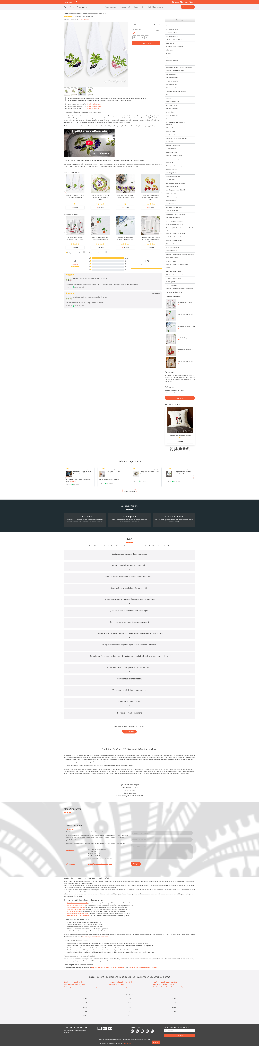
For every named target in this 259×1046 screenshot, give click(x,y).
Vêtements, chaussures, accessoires (176, 138)
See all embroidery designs (174, 271)
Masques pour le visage (173, 159)
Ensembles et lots (171, 33)
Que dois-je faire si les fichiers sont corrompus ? (130, 610)
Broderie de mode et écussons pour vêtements (176, 123)
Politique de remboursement (129, 712)
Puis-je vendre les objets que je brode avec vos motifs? (129, 667)
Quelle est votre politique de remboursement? (129, 622)
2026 (129, 998)
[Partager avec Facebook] (138, 37)
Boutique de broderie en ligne (74, 982)
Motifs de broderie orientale (174, 237)
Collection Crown (171, 149)
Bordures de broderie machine (76, 909)
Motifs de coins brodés (74, 911)
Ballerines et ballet (171, 88)
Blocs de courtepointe (172, 257)
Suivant (156, 25)
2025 (174, 998)
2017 (129, 1011)
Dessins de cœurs (171, 193)
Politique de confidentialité (129, 701)
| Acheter (75, 207)
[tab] (75, 253)
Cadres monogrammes (173, 176)
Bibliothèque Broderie (116, 984)
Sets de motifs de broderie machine (77, 913)
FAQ (143, 7)
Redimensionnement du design (163, 984)
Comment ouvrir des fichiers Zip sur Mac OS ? (129, 588)
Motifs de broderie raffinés (174, 240)
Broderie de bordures (172, 102)
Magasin (66, 19)
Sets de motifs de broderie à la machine (178, 275)
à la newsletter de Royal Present (174, 390)
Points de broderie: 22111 (93, 108)
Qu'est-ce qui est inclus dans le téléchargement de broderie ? (129, 599)
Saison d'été (169, 50)
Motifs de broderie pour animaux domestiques (180, 254)
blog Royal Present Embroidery (100, 968)
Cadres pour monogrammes (75, 905)
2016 (174, 1011)
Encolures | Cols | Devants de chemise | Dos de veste (179, 229)
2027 (85, 998)
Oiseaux (168, 98)
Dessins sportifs (170, 282)
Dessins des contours (172, 247)
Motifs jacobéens (171, 200)
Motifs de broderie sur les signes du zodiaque (179, 289)
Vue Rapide (75, 185)
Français (176, 2)
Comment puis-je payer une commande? (129, 565)
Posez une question (88, 16)
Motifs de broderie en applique (175, 71)
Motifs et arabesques (172, 60)
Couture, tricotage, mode (173, 278)
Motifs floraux (75, 19)
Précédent (137, 25)
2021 (85, 1007)
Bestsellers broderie (172, 29)
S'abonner (180, 398)
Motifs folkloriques (171, 169)
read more (73, 481)
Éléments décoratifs (172, 128)
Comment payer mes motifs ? (129, 678)
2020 (129, 1007)
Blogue (136, 7)
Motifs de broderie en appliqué (76, 907)
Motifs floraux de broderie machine (77, 903)
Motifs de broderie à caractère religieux (177, 264)
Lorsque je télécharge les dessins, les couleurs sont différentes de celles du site (129, 633)
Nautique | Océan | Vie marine (174, 224)
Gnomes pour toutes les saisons (175, 183)
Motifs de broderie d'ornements (175, 233)
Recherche (181, 20)
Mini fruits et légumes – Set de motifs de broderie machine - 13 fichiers (151, 239)
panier (193, 2)
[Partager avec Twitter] (143, 37)
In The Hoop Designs (172, 197)
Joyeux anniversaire (172, 81)
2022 (174, 1003)
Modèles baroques (171, 84)
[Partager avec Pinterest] (134, 37)
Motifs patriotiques (171, 251)
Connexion (70, 2)
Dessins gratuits (125, 7)
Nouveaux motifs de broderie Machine (121, 982)
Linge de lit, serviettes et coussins (176, 91)
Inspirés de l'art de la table (174, 207)
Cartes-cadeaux (170, 180)
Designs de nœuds (171, 105)
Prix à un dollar (170, 244)
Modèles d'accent (171, 74)
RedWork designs (171, 261)
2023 (129, 1003)
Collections (169, 142)
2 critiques (78, 16)
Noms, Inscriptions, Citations (174, 221)
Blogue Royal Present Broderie (74, 984)
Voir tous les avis (129, 491)
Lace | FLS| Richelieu (172, 211)
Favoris (79, 2)
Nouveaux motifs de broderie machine (78, 916)
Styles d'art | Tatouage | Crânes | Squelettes (179, 67)
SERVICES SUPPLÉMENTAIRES (174, 40)
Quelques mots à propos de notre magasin (129, 554)
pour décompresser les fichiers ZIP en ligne (95, 937)
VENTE (168, 268)
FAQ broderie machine (118, 968)
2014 (129, 1016)
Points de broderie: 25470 (93, 104)
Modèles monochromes (173, 217)
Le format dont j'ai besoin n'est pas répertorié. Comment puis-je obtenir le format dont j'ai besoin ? (129, 656)
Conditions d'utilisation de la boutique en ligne (169, 987)
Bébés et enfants (171, 95)
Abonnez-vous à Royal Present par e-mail (176, 1027)
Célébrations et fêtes (172, 36)
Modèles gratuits (171, 173)
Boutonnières (170, 112)
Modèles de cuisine (171, 204)
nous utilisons (127, 1043)
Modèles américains (172, 77)
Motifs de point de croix (173, 145)
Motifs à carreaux (171, 131)
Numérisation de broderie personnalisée (122, 987)
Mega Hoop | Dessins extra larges (175, 214)
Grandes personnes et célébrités (175, 190)
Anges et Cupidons (171, 57)
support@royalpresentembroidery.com (100, 864)
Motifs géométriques (172, 186)
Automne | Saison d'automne (174, 46)
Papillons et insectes (172, 108)
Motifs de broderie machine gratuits (165, 982)
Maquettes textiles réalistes (174, 292)
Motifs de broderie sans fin (174, 155)
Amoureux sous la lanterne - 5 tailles (180, 435)
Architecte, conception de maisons (176, 64)
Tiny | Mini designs (171, 285)
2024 (85, 1003)
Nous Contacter (188, 7)
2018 (85, 1011)
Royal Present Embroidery (75, 7)
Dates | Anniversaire (172, 115)
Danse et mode (170, 119)
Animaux (168, 53)
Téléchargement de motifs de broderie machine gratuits (83, 987)
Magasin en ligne (110, 7)
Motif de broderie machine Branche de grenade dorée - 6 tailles (150, 197)
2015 (85, 1016)
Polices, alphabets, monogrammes (176, 166)
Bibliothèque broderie (155, 7)
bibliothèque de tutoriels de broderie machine (143, 968)
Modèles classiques (171, 135)
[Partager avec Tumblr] (147, 37)
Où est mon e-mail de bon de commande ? (129, 690)
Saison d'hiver (170, 43)
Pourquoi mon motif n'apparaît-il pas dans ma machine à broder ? (129, 644)
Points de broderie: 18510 (93, 106)
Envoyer (135, 864)
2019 (174, 1007)
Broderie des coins (171, 152)
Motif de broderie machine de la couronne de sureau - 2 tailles (100, 197)
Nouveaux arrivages (172, 26)
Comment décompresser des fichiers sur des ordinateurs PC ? (129, 576)
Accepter (156, 1042)
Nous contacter (129, 732)
